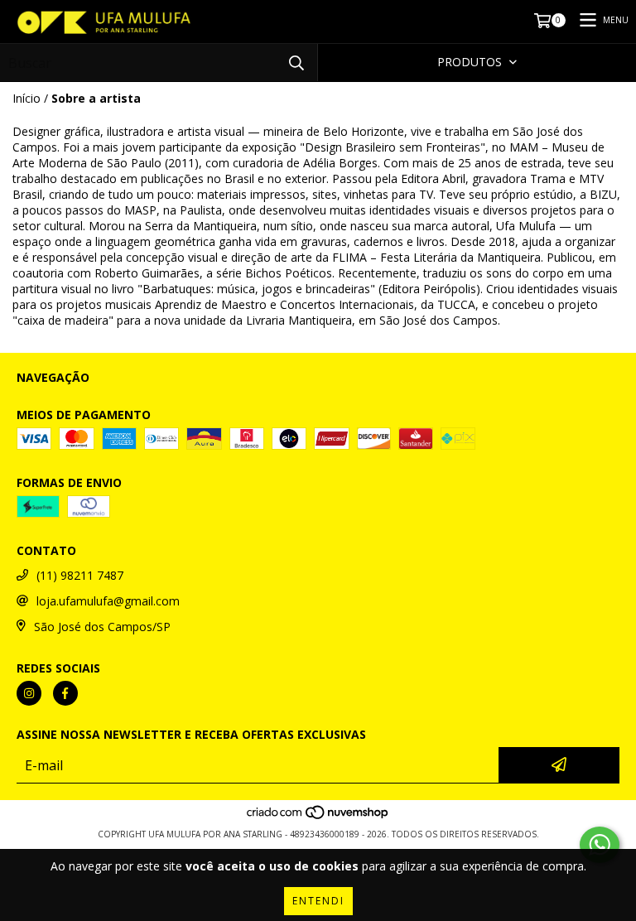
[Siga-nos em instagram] (29, 693)
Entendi (318, 901)
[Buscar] (296, 62)
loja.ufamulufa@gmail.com (108, 601)
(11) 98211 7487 (79, 575)
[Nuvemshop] (318, 817)
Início (26, 98)
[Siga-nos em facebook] (65, 693)
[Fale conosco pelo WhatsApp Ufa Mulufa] (599, 845)
